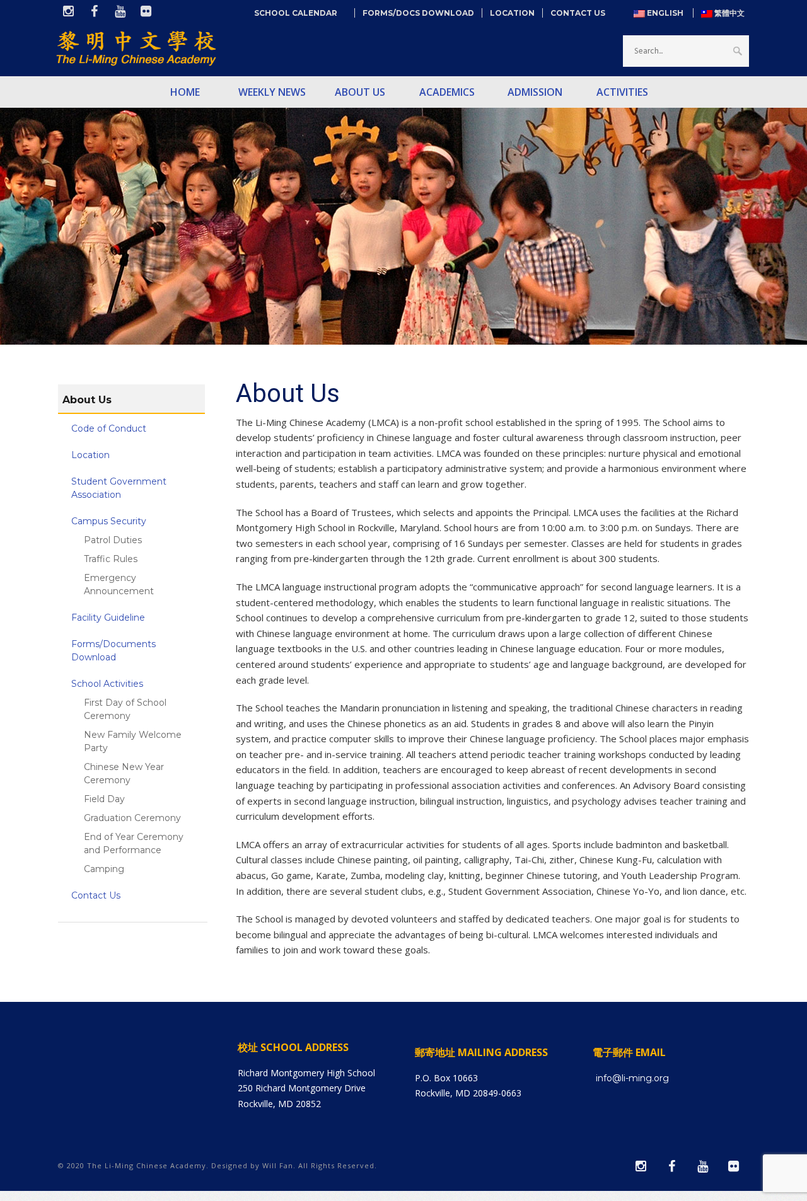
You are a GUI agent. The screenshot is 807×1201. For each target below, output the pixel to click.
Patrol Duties (113, 540)
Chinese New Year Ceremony (124, 773)
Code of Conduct (108, 428)
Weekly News (272, 92)
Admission (535, 92)
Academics (447, 92)
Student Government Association (118, 488)
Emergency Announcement (119, 584)
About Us (360, 92)
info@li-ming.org (632, 1078)
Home (185, 92)
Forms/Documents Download (113, 650)
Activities (622, 92)
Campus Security (108, 521)
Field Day (104, 799)
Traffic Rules (110, 559)
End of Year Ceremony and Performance (133, 843)
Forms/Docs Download (418, 13)
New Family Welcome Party (133, 741)
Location (512, 13)
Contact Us (577, 13)
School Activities (107, 683)
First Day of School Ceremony (125, 709)
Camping (104, 869)
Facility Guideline (108, 617)
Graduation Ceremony (132, 818)
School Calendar (300, 13)
